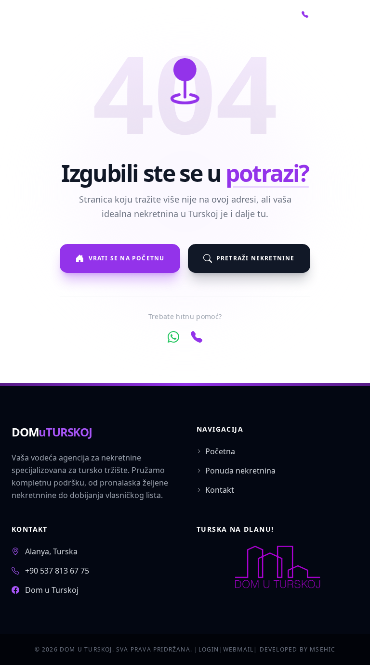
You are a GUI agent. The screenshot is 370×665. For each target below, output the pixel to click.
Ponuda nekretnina (240, 470)
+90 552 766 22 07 (326, 19)
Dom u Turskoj (52, 590)
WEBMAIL (238, 649)
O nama (217, 19)
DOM (52, 432)
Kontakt (266, 19)
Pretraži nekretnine (255, 258)
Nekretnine (165, 19)
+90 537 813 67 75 (57, 570)
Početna (108, 19)
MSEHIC (322, 649)
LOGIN (208, 649)
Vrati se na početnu (127, 258)
